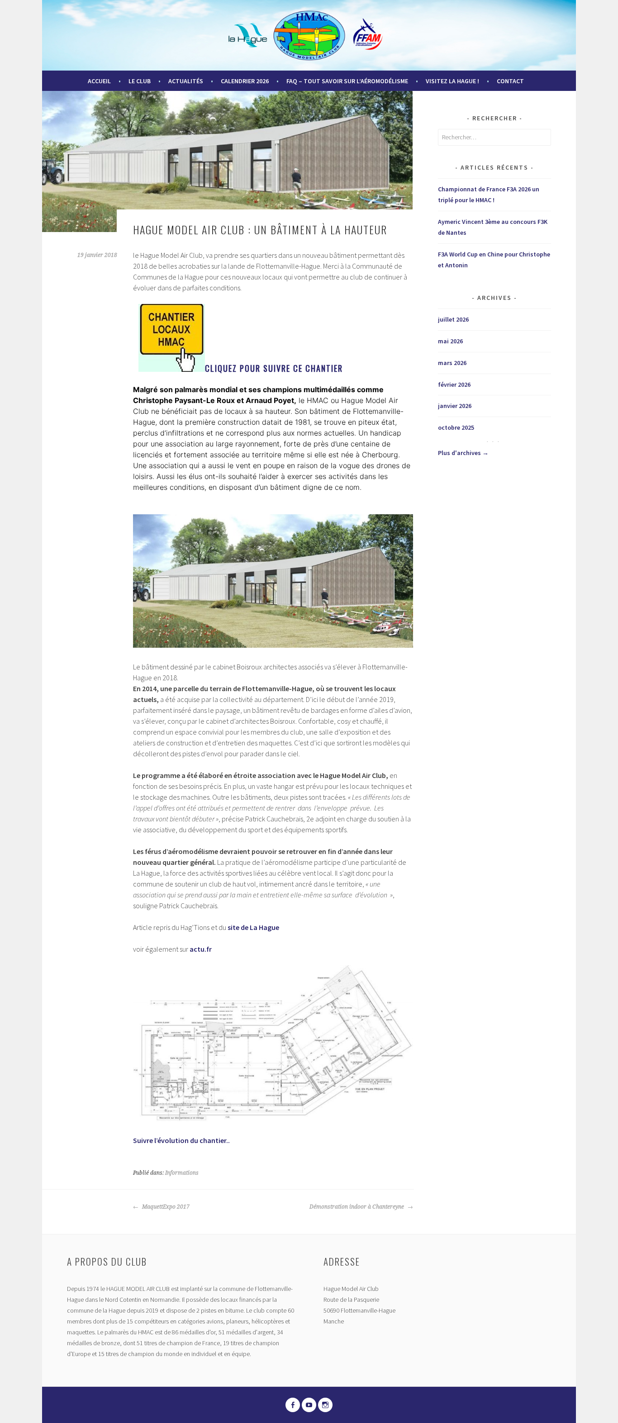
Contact (510, 81)
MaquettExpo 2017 (165, 1207)
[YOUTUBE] (309, 1405)
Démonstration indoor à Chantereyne (357, 1207)
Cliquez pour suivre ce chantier (274, 368)
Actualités (185, 81)
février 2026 (454, 384)
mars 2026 (452, 363)
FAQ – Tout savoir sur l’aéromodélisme (347, 81)
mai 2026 (450, 341)
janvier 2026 (454, 406)
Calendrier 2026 (245, 81)
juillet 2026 (453, 319)
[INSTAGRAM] (325, 1405)
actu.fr (201, 948)
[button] (273, 580)
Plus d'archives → (463, 453)
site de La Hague (253, 927)
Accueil (99, 81)
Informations (182, 1173)
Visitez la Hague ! (452, 81)
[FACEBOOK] (292, 1405)
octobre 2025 (456, 427)
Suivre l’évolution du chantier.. (181, 1140)
